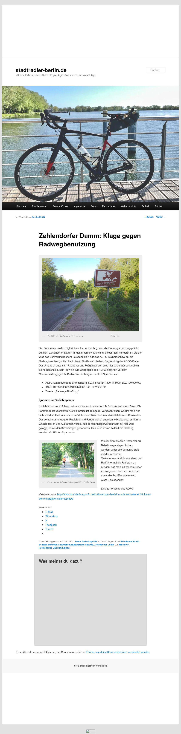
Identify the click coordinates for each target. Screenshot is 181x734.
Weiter (160, 216)
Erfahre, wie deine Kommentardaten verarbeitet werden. (118, 652)
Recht (93, 206)
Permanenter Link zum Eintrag (54, 547)
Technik (146, 206)
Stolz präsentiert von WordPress (90, 665)
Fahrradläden (108, 206)
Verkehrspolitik (128, 206)
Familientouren (39, 206)
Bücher (158, 206)
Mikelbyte (124, 544)
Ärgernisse (79, 206)
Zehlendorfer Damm (104, 544)
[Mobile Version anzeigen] (90, 732)
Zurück (149, 216)
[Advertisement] (90, 30)
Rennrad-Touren (60, 206)
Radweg (89, 544)
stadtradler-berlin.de (41, 70)
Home (78, 541)
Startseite (21, 206)
